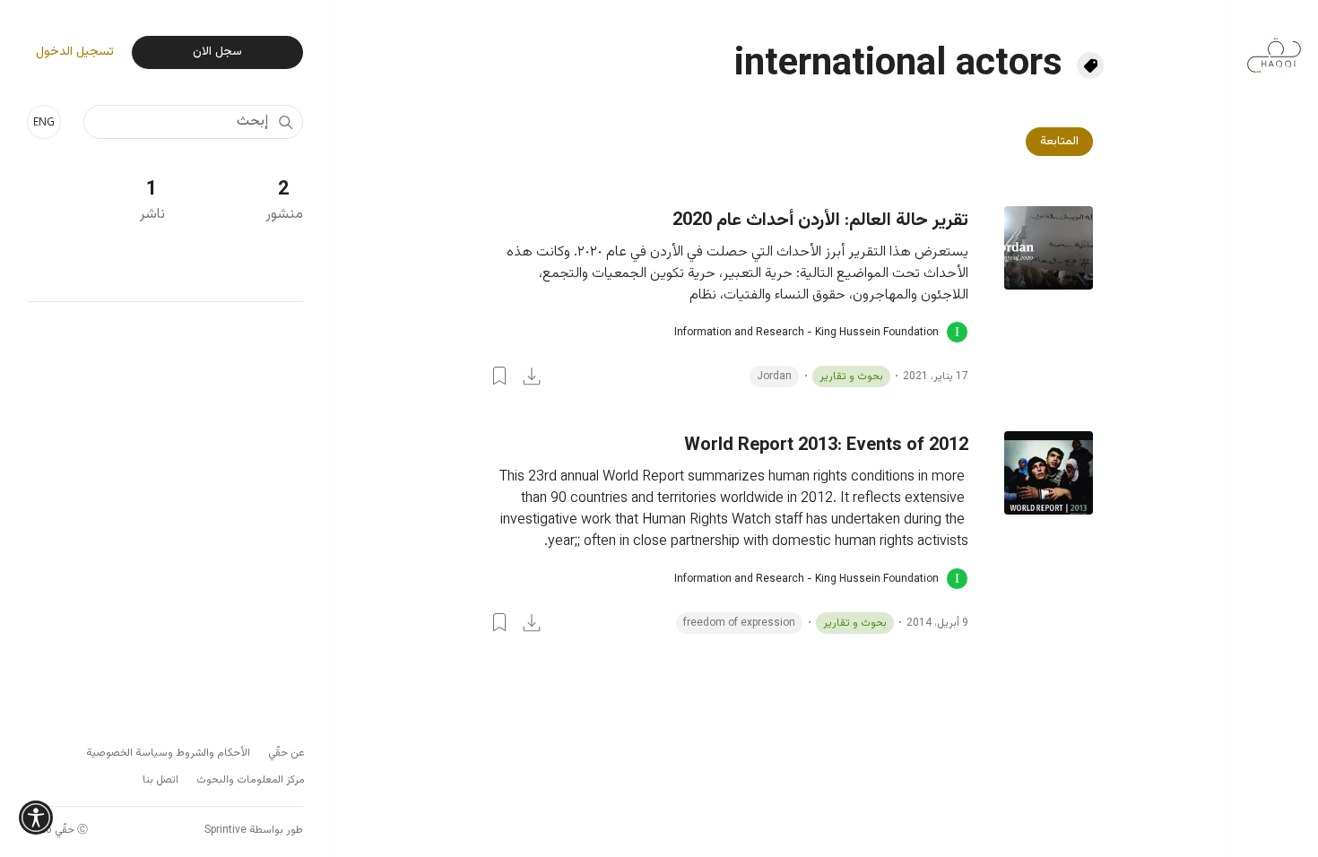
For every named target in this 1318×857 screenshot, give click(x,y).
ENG (44, 121)
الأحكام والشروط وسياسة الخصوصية (168, 753)
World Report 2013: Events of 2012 (826, 445)
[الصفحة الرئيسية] (1274, 46)
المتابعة (1059, 141)
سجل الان (217, 52)
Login (499, 375)
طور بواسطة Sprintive (253, 830)
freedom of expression (739, 623)
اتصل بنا (160, 780)
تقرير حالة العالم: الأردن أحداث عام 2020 (820, 220)
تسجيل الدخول (75, 52)
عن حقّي (286, 753)
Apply (285, 122)
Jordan (774, 376)
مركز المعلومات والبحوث (250, 780)
